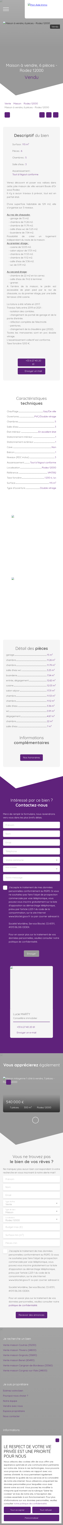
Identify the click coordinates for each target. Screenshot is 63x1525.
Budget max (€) (14, 1227)
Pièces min (11, 1243)
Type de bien (10, 1210)
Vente (8, 103)
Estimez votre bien (13, 1390)
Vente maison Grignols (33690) (20, 1355)
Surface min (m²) (15, 1235)
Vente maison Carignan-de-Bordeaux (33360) (28, 1365)
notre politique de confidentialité (30, 1503)
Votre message (14, 877)
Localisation (10, 1218)
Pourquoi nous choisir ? (15, 1395)
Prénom (10, 825)
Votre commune (15, 860)
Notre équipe (10, 1400)
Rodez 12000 (31, 103)
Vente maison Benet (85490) (19, 1360)
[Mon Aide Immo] (44, 9)
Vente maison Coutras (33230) (19, 1345)
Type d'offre (10, 1202)
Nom (8, 833)
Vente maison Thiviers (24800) (19, 1350)
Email (8, 842)
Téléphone (11, 851)
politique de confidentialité (23, 941)
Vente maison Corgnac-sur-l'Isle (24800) (25, 1370)
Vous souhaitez (11, 867)
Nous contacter (11, 1416)
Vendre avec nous (13, 1405)
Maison (17, 103)
